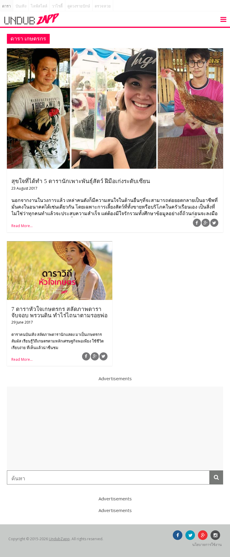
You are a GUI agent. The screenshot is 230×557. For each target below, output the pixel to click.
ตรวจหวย (103, 6)
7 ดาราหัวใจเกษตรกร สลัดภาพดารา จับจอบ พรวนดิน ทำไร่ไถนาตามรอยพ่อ (59, 312)
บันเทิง (21, 6)
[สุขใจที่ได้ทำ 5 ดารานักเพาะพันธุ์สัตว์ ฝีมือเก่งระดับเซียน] (115, 52)
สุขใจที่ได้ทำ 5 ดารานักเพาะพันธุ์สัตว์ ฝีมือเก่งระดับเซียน (80, 181)
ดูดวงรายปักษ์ (78, 6)
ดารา (6, 6)
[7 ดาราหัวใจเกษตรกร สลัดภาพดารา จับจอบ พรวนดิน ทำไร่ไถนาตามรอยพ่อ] (59, 244)
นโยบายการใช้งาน (207, 544)
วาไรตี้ (57, 6)
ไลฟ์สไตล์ (39, 6)
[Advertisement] (115, 428)
